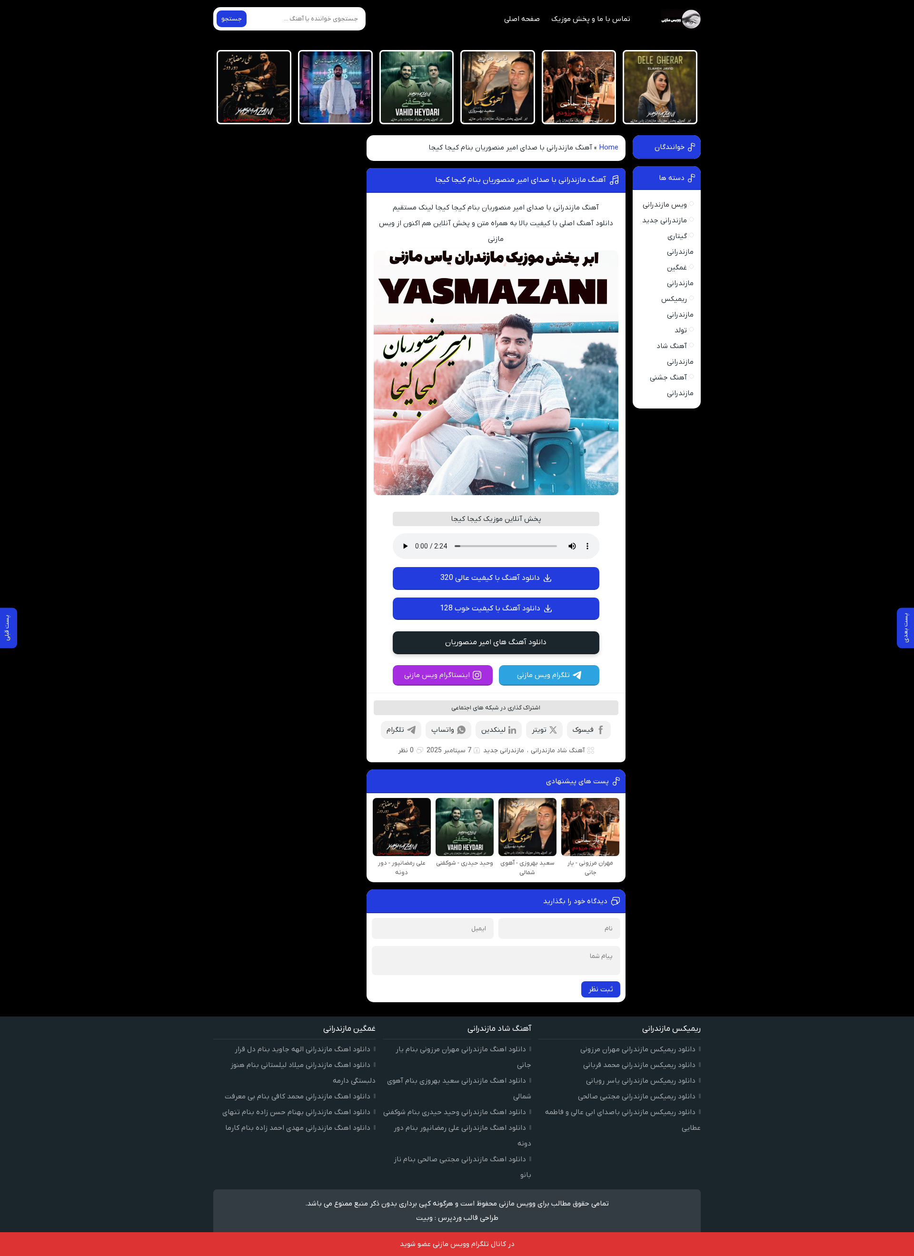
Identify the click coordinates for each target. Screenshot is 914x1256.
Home (608, 147)
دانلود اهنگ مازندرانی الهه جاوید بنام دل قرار (302, 1049)
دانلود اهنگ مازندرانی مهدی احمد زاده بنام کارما (297, 1128)
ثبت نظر (600, 989)
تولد (681, 330)
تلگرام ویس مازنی (543, 675)
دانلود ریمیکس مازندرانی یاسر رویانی (640, 1081)
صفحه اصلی (522, 19)
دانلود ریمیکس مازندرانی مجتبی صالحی (636, 1096)
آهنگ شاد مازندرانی (558, 750)
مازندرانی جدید (503, 750)
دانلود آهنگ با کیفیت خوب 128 (490, 608)
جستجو (231, 19)
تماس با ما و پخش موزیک (590, 19)
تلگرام (395, 730)
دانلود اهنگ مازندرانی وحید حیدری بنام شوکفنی (454, 1112)
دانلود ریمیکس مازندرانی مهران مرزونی (637, 1049)
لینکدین (493, 730)
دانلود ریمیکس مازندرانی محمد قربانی (639, 1065)
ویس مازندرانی (665, 204)
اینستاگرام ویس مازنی (437, 675)
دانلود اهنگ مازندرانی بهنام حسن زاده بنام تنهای (296, 1112)
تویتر (539, 730)
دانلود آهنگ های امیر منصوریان (495, 642)
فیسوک (583, 730)
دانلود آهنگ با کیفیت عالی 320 (490, 578)
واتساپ (442, 730)
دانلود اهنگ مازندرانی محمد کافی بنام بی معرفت (297, 1096)
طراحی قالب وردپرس (468, 1218)
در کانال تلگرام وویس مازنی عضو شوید (457, 1244)
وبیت (424, 1218)
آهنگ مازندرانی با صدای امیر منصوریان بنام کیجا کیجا (520, 180)
